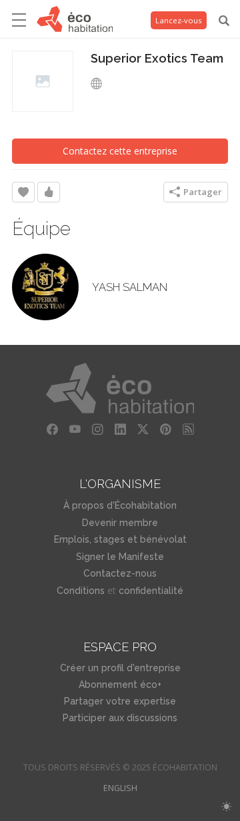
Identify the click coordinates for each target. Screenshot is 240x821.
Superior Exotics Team (157, 58)
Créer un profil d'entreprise (120, 668)
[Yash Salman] (45, 287)
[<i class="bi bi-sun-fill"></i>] (226, 806)
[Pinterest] (165, 429)
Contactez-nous (120, 573)
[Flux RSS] (188, 429)
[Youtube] (74, 429)
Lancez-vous (178, 20)
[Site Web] (100, 84)
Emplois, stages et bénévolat (120, 539)
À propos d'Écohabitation (120, 505)
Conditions (81, 590)
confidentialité (151, 590)
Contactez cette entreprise (120, 150)
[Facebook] (52, 429)
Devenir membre (120, 522)
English (120, 788)
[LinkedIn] (120, 429)
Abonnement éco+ (120, 684)
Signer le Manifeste (120, 556)
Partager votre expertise (120, 701)
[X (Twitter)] (142, 429)
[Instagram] (97, 429)
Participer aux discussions (120, 717)
